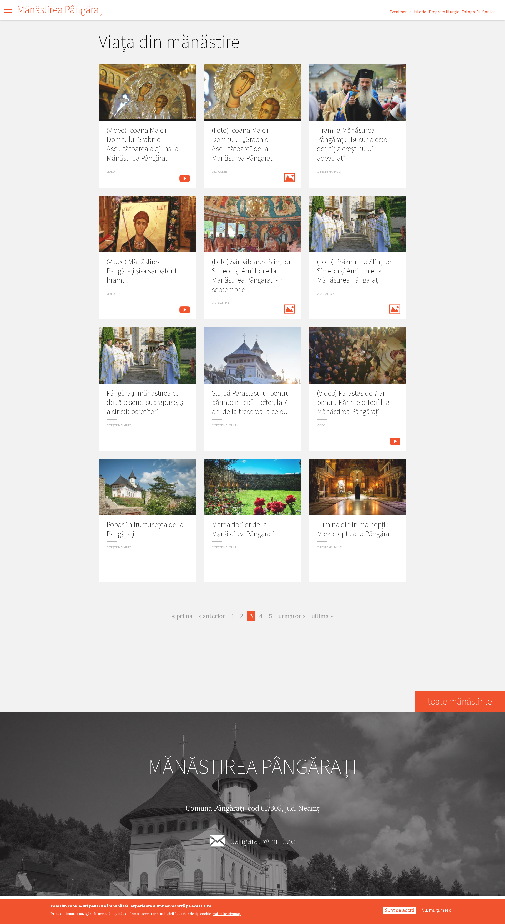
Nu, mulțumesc (436, 910)
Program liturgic (444, 12)
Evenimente (400, 12)
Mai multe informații (227, 914)
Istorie (420, 12)
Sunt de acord (399, 910)
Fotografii (471, 12)
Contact (489, 12)
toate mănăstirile (460, 701)
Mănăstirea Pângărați (60, 9)
